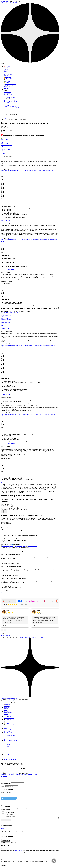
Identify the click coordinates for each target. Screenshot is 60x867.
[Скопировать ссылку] (7, 127)
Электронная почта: (6, 783)
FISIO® (5, 153)
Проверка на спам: (5, 809)
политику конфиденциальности (23, 822)
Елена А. (8, 610)
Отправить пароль (5, 842)
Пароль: (3, 784)
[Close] (1, 805)
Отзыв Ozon (4, 625)
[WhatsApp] (1, 127)
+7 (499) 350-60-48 (5, 1)
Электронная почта (5, 840)
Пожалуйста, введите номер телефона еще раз (12, 808)
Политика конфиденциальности (9, 698)
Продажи (3, 2)
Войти (2, 828)
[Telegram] (3, 127)
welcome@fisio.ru (18, 850)
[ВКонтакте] (4, 127)
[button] (2, 630)
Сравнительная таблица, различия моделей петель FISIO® (15, 482)
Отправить (3, 865)
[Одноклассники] (6, 127)
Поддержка (15, 2)
